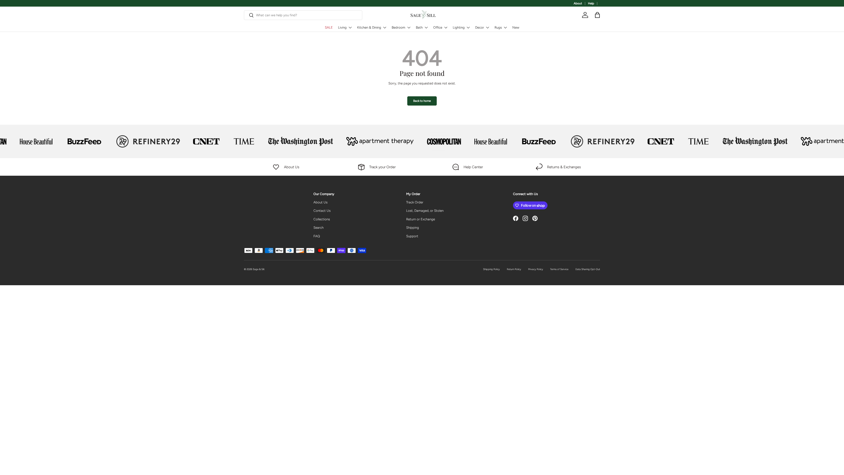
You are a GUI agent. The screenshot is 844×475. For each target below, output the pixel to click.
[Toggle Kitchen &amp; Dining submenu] (384, 27)
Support (412, 236)
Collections (321, 219)
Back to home (422, 100)
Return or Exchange (420, 219)
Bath (419, 27)
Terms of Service (559, 269)
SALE (329, 27)
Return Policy (514, 269)
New (515, 27)
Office (437, 27)
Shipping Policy (491, 269)
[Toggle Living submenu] (350, 27)
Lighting (459, 27)
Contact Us (322, 211)
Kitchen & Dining (369, 27)
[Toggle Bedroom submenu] (408, 27)
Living (342, 27)
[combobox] (303, 15)
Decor (479, 27)
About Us (320, 202)
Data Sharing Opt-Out (587, 269)
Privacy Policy (535, 269)
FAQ (316, 236)
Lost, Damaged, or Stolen (425, 211)
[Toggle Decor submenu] (487, 27)
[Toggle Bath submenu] (426, 27)
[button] (597, 15)
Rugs (498, 27)
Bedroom (398, 27)
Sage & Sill (258, 269)
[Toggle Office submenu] (445, 27)
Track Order (414, 202)
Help (591, 3)
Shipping (412, 228)
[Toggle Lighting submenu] (468, 27)
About (578, 3)
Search (318, 228)
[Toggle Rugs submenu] (505, 27)
